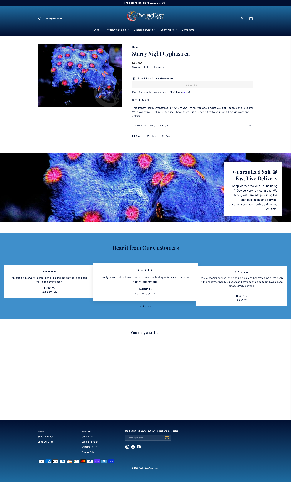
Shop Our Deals (45, 441)
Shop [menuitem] (96, 29)
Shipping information (152, 125)
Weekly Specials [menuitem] (116, 29)
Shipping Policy (89, 446)
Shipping (136, 67)
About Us (86, 431)
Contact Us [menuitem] (188, 29)
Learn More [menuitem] (167, 29)
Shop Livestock (45, 436)
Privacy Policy (88, 452)
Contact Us (87, 436)
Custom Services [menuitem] (143, 29)
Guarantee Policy (90, 441)
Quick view (63, 390)
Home (135, 47)
